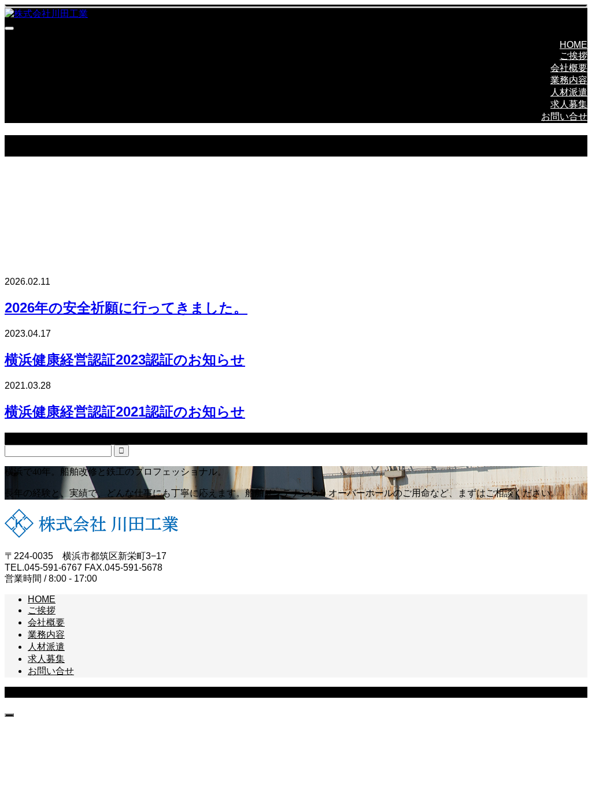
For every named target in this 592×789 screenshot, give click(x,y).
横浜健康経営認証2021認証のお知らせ (125, 411)
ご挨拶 (573, 56)
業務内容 (568, 80)
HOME (573, 45)
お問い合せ (564, 116)
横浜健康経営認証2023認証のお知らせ (125, 359)
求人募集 (568, 104)
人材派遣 (568, 92)
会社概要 (568, 68)
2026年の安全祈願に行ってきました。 (126, 307)
